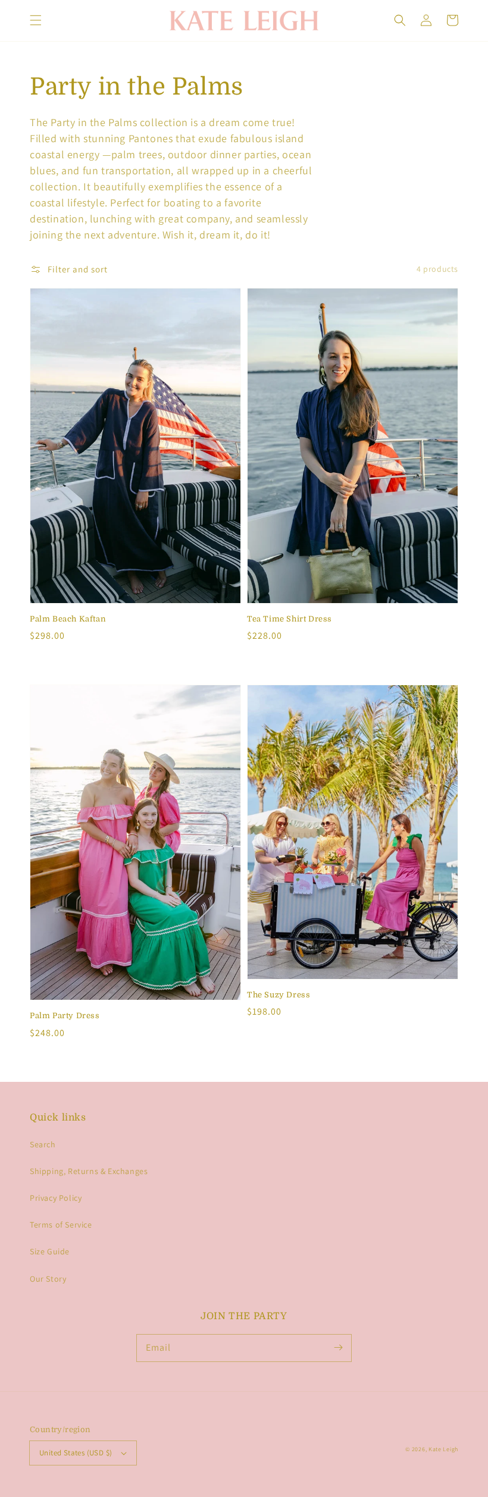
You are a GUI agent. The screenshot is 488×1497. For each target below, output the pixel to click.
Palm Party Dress (65, 1015)
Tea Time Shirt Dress (289, 618)
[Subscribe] (338, 1348)
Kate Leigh (443, 1449)
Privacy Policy (56, 1197)
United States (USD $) (75, 1453)
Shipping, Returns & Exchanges (89, 1171)
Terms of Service (61, 1224)
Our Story (48, 1278)
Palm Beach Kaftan (68, 618)
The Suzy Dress (278, 994)
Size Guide (50, 1251)
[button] (36, 20)
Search (43, 1144)
